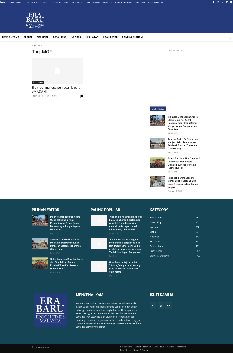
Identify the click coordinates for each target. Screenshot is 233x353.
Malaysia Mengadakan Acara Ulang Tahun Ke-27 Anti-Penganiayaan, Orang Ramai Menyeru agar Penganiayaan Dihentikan (183, 123)
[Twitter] (222, 2)
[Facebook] (213, 2)
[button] (229, 37)
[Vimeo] (227, 2)
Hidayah (36, 96)
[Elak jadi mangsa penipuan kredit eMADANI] (57, 71)
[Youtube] (231, 2)
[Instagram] (218, 2)
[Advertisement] (175, 72)
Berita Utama (38, 82)
